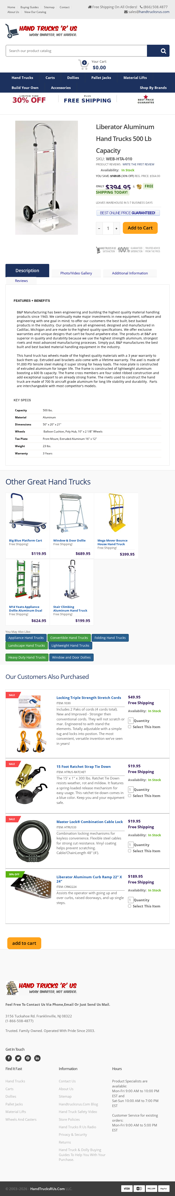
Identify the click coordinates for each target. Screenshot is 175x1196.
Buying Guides (30, 7)
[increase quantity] (116, 228)
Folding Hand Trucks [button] (110, 638)
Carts (50, 77)
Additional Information (130, 273)
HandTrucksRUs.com (47, 1188)
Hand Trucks (22, 77)
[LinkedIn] (37, 1058)
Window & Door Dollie (69, 540)
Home (11, 7)
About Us (13, 12)
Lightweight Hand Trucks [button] (70, 645)
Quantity (141, 720)
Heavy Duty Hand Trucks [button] (27, 657)
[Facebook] (8, 1058)
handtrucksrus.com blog (78, 1104)
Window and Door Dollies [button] (71, 657)
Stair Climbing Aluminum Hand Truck (70, 608)
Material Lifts (135, 77)
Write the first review (138, 164)
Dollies (73, 77)
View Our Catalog (35, 12)
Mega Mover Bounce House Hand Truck (113, 542)
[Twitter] (18, 1058)
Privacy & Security (73, 1134)
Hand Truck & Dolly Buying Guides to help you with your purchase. (82, 1154)
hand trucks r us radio (77, 1127)
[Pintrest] (28, 1058)
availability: (137, 711)
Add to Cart (140, 228)
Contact (64, 7)
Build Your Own (25, 87)
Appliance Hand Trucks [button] (26, 638)
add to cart (24, 943)
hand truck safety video (78, 1111)
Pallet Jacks (101, 77)
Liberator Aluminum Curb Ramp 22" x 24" (89, 879)
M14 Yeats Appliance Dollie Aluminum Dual (25, 608)
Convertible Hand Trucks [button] (69, 638)
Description (27, 271)
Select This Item (145, 726)
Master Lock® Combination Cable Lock (90, 821)
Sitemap (49, 7)
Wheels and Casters (20, 1119)
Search (155, 50)
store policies (69, 1119)
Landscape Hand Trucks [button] (26, 645)
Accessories (61, 87)
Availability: (110, 170)
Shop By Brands (153, 87)
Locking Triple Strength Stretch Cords (89, 697)
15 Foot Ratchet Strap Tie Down (84, 766)
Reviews (21, 280)
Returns (65, 1142)
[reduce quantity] (99, 228)
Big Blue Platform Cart (25, 540)
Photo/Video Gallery (76, 273)
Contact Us (67, 1081)
